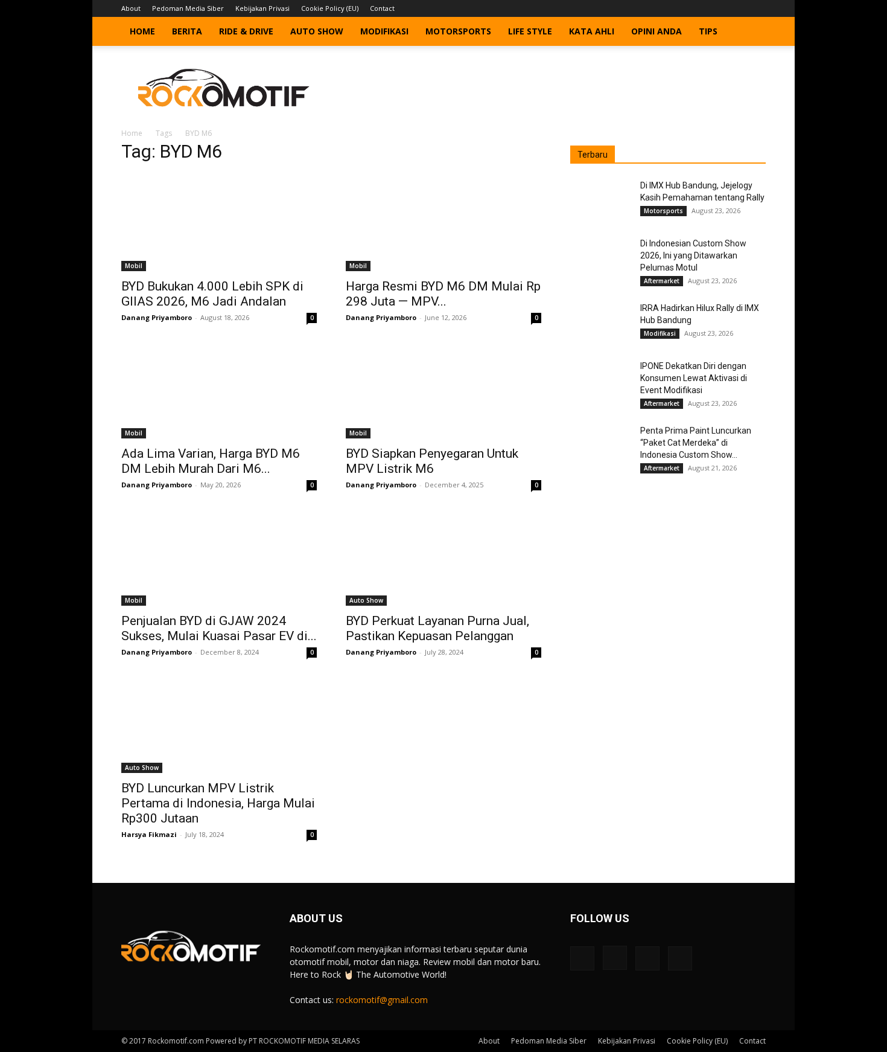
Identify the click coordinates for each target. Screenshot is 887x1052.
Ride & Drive (246, 31)
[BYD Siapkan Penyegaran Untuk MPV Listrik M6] (443, 390)
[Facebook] (697, 8)
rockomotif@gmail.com (382, 999)
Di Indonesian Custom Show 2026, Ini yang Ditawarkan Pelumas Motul (693, 255)
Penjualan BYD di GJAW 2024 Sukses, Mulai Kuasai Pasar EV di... (219, 628)
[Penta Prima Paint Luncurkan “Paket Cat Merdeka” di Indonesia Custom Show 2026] (600, 446)
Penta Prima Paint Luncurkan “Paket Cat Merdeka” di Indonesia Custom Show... (695, 443)
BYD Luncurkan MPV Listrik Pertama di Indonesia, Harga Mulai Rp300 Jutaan (218, 803)
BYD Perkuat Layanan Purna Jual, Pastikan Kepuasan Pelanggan (437, 628)
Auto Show (316, 31)
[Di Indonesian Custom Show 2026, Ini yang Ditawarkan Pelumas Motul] (600, 258)
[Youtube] (757, 8)
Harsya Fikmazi (149, 834)
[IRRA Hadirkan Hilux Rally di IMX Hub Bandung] (600, 323)
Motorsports (458, 31)
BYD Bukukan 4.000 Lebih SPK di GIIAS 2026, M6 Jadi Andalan (212, 294)
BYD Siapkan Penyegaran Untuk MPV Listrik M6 (432, 461)
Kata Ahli (591, 31)
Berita (187, 31)
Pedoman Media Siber (188, 8)
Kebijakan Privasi (262, 8)
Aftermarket (661, 281)
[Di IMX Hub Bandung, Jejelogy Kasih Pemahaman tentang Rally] (600, 200)
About (131, 8)
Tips (708, 31)
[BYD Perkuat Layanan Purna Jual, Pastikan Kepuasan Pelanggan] (443, 557)
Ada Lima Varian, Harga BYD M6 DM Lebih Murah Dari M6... (210, 461)
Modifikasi (384, 31)
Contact (382, 8)
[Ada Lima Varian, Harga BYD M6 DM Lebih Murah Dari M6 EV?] (219, 390)
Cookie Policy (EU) (329, 8)
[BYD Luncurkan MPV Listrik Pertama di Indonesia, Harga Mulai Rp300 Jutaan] (219, 724)
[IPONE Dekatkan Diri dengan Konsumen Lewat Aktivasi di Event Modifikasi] (600, 381)
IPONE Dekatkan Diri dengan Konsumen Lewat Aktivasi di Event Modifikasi (693, 378)
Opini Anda (656, 31)
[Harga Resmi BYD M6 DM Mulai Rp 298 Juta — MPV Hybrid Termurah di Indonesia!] (443, 223)
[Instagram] (717, 8)
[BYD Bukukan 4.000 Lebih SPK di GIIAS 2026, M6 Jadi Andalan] (219, 223)
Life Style (530, 31)
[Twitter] (737, 8)
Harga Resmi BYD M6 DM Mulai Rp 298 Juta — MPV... (443, 294)
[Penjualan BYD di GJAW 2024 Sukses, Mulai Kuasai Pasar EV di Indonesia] (219, 557)
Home (142, 31)
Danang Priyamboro (156, 317)
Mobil (133, 265)
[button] (751, 32)
